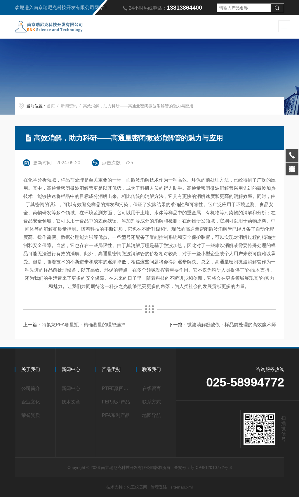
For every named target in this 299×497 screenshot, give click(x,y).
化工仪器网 (137, 487)
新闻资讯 (69, 105)
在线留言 (151, 388)
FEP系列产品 (116, 401)
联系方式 (151, 401)
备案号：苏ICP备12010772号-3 (203, 467)
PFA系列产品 (116, 415)
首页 (51, 105)
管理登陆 (159, 487)
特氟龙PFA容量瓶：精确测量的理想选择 (84, 324)
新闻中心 (71, 388)
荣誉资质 (30, 415)
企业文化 (30, 401)
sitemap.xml (182, 487)
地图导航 (151, 415)
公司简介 (30, 388)
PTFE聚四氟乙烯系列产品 (117, 388)
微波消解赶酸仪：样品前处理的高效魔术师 (231, 324)
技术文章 (71, 401)
